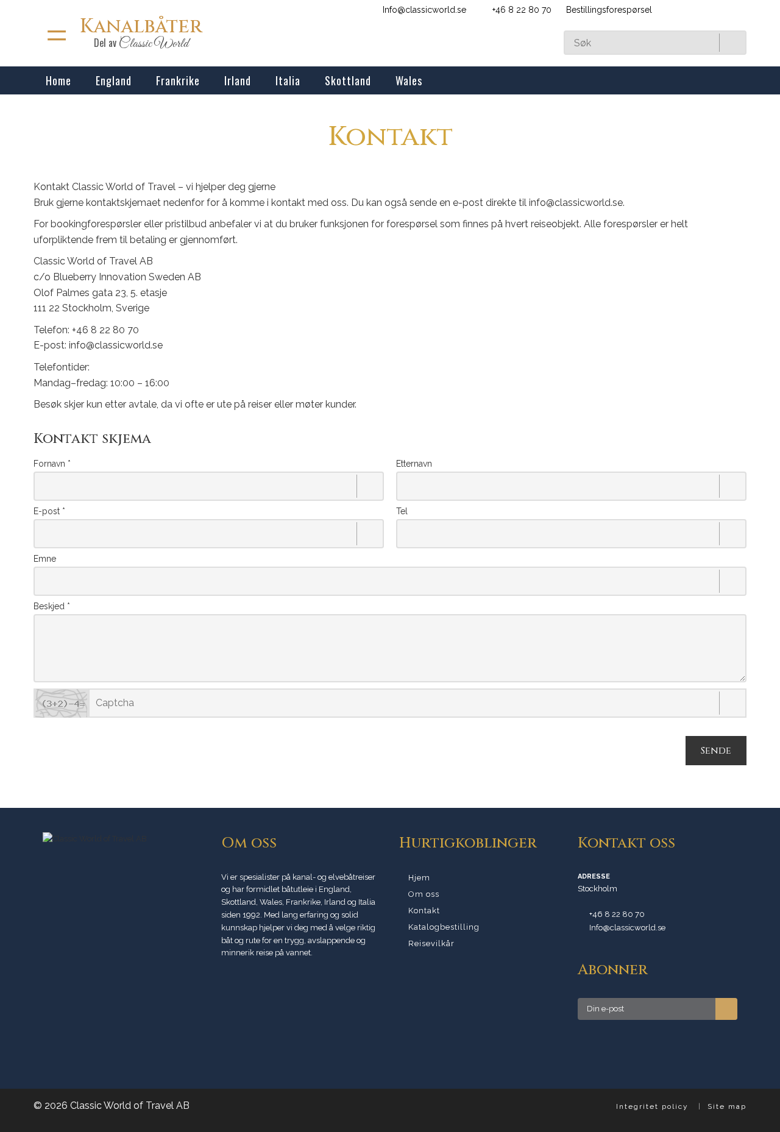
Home (58, 80)
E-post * (49, 511)
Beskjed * (52, 606)
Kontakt (424, 910)
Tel (402, 511)
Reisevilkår (431, 943)
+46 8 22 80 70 (617, 914)
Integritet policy (652, 1106)
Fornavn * (52, 463)
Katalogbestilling (444, 927)
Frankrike (178, 80)
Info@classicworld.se (424, 10)
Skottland (348, 80)
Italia (287, 80)
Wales (408, 80)
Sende (716, 750)
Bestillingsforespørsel (608, 10)
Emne (45, 558)
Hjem (419, 877)
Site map (726, 1106)
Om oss (423, 894)
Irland (237, 80)
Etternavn (414, 463)
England (114, 80)
